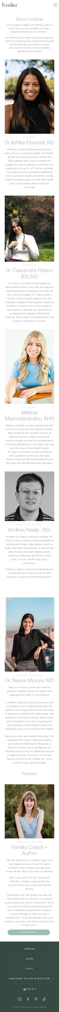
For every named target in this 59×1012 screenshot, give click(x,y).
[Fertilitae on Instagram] (19, 999)
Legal (29, 969)
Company (29, 949)
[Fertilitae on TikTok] (44, 999)
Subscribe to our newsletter (29, 979)
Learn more (29, 932)
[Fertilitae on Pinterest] (36, 999)
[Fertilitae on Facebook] (28, 999)
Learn (30, 959)
